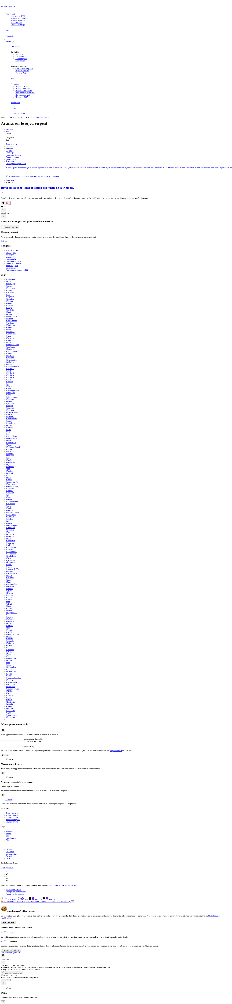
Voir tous (4, 241)
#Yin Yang (10, 356)
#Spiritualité (10, 347)
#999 (8, 602)
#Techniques (10, 684)
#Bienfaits (10, 399)
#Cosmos (9, 630)
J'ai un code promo (8, 6)
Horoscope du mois (22, 95)
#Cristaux (9, 549)
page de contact (116, 751)
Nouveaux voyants (13, 820)
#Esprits (9, 508)
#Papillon (9, 589)
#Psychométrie (11, 584)
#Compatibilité (154, 168)
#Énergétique (11, 562)
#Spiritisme (10, 349)
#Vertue (9, 364)
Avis (7, 30)
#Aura (8, 388)
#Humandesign (11, 715)
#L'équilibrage (11, 573)
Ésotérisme (10, 161)
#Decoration (10, 541)
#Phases (9, 700)
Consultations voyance (24, 69)
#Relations (164, 168)
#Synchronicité (11, 360)
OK (3, 773)
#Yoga (8, 395)
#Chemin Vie (11, 443)
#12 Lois (9, 626)
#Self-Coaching (12, 412)
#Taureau (92, 168)
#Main (8, 676)
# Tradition (10, 650)
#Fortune (9, 639)
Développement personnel (16, 164)
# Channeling (11, 667)
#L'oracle (9, 491)
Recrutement (15, 103)
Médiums (19, 54)
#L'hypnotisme (11, 682)
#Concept (9, 680)
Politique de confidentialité (16, 892)
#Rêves (8, 386)
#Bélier (18, 168)
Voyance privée (18, 20)
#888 (8, 663)
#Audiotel (9, 471)
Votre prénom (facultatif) (33, 739)
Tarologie (9, 148)
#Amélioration (11, 438)
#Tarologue (113, 168)
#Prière (8, 342)
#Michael (9, 425)
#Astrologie (25, 168)
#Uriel (225, 168)
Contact (14, 108)
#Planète (9, 460)
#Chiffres (9, 519)
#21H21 (9, 597)
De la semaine (11, 854)
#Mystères (10, 534)
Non (3, 980)
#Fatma (212, 168)
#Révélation (10, 504)
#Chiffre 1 (10, 369)
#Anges (9, 523)
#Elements (10, 517)
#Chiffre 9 (10, 377)
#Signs (8, 713)
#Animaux (10, 643)
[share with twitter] (7, 874)
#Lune (8, 380)
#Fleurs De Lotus (12, 634)
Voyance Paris (20, 73)
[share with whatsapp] (6, 879)
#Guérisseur (10, 484)
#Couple (9, 421)
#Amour (181, 168)
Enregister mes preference (11, 950)
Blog (12, 78)
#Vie (7, 495)
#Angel (8, 445)
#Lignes (9, 674)
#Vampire (9, 704)
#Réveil (9, 660)
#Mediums (10, 417)
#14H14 (9, 600)
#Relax (8, 539)
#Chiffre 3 (10, 373)
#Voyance (126, 168)
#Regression (10, 717)
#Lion (63, 168)
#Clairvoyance (11, 397)
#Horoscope (10, 168)
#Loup (8, 698)
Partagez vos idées (11, 227)
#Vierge (106, 168)
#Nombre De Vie (12, 569)
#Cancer (33, 168)
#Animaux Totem (12, 345)
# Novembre (10, 687)
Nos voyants (10, 14)
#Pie (7, 693)
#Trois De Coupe (12, 512)
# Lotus (9, 637)
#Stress (8, 580)
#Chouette (10, 641)
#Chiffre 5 (10, 371)
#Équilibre (10, 358)
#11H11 (9, 608)
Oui (8, 980)
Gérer (4, 922)
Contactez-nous (7, 868)
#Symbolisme (11, 556)
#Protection (194, 168)
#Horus (187, 168)
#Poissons (85, 168)
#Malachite (10, 362)
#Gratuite (9, 427)
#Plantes (9, 565)
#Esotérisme (173, 168)
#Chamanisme (11, 419)
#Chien (8, 665)
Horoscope (15, 84)
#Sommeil (10, 454)
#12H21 (9, 604)
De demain (10, 852)
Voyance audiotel (18, 18)
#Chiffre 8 (10, 375)
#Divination (10, 528)
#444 (8, 628)
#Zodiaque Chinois (13, 447)
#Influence (10, 571)
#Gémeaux (57, 168)
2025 (8, 858)
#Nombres (10, 543)
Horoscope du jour (22, 88)
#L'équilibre (10, 560)
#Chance (9, 695)
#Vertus (9, 480)
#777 (8, 647)
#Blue (8, 458)
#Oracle (9, 414)
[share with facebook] (6, 872)
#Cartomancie (203, 168)
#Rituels (9, 576)
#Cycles (9, 558)
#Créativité (10, 578)
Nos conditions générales (10, 952)
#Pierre (8, 432)
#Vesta (8, 506)
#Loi (7, 434)
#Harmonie (10, 451)
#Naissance (10, 595)
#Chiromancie (11, 547)
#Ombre (9, 706)
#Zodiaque (10, 456)
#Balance (49, 168)
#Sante (8, 582)
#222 (8, 469)
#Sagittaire (69, 168)
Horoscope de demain (23, 91)
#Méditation (10, 401)
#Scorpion (77, 168)
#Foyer (8, 440)
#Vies (8, 521)
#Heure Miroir (11, 436)
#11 (7, 384)
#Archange (219, 168)
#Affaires (9, 691)
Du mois (9, 856)
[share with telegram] (6, 876)
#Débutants (10, 493)
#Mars (8, 430)
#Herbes (9, 567)
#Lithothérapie (11, 552)
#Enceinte (9, 669)
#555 (8, 615)
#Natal (8, 478)
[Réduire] (72, 901)
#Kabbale (9, 708)
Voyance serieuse (22, 71)
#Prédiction (10, 536)
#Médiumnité (11, 554)
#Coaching (10, 410)
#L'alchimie (10, 545)
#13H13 (9, 652)
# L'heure (9, 593)
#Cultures (9, 617)
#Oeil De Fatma (12, 351)
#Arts (8, 532)
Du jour (9, 850)
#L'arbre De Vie (12, 482)
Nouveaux (16, 23)
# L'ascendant (11, 671)
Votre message (28, 747)
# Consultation (11, 473)
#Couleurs (10, 408)
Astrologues (20, 61)
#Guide (8, 353)
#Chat (8, 656)
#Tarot (120, 168)
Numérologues (21, 59)
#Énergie (9, 406)
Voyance (9, 151)
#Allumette (10, 621)
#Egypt (8, 464)
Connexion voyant (18, 113)
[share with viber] (6, 881)
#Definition (10, 619)
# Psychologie (11, 525)
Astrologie (10, 146)
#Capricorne (40, 168)
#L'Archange (11, 423)
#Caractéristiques (12, 501)
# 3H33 (9, 591)
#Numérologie (135, 168)
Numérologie (11, 159)
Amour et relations (13, 157)
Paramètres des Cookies (15, 894)
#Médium (145, 168)
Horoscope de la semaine (25, 93)
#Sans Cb (9, 510)
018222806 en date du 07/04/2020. (63, 885)
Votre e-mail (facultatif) (32, 741)
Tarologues (19, 56)
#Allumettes (10, 462)
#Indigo (9, 499)
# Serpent (9, 606)
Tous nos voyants (12, 813)
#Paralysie (10, 586)
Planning (9, 36)
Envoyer (5, 755)
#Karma (9, 623)
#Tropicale (10, 530)
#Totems (9, 645)
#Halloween (10, 711)
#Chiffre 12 (10, 449)
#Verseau (99, 168)
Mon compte (15, 46)
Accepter (11, 922)
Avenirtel (9, 129)
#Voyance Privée (12, 689)
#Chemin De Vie (12, 366)
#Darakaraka (11, 515)
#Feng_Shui (10, 393)
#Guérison (10, 403)
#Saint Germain (12, 486)
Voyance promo (18, 25)
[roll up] (3, 983)
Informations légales (13, 890)
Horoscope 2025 (21, 97)
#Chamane (10, 488)
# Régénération (11, 613)
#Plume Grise (11, 658)
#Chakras (9, 382)
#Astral (8, 654)
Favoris (10, 41)
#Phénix (9, 610)
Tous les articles (12, 144)
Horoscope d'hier (22, 86)
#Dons (8, 497)
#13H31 (9, 632)
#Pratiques (10, 467)
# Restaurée (10, 702)
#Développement (12, 390)
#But (8, 475)
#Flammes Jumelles (13, 678)
